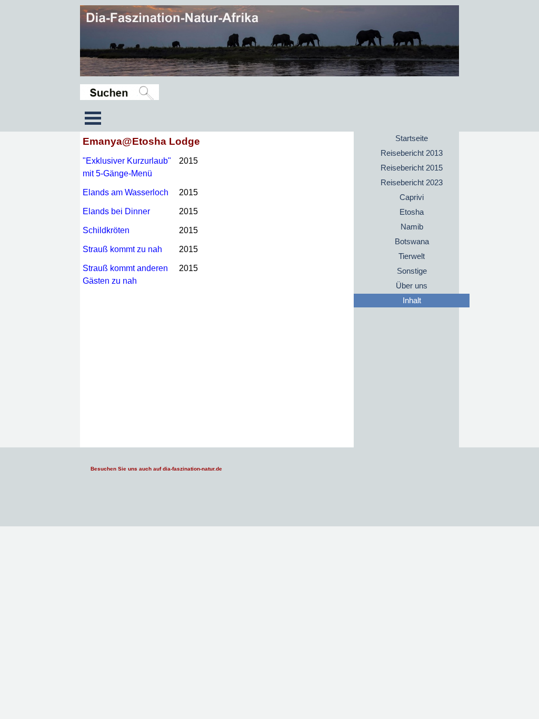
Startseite (411, 138)
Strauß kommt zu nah (122, 249)
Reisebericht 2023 (412, 182)
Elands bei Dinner (116, 211)
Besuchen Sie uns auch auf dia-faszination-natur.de (156, 469)
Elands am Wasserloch (125, 192)
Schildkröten (106, 230)
